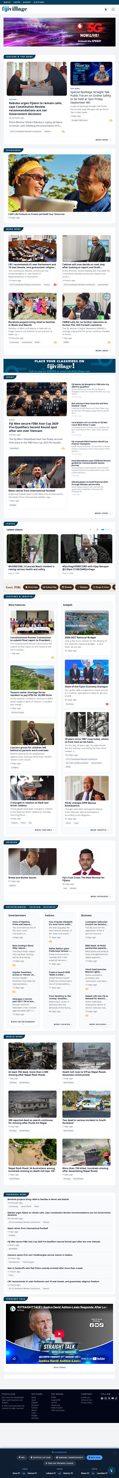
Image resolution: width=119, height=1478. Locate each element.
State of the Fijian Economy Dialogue (86, 686)
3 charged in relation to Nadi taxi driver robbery (29, 804)
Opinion (13, 885)
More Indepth (98, 830)
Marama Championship (71, 1457)
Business (35, 1405)
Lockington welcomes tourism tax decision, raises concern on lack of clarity (96, 925)
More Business (98, 1024)
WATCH (7, 2)
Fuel (65, 888)
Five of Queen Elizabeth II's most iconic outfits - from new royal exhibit (60, 925)
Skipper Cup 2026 (42, 1457)
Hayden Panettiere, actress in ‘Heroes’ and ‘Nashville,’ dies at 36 (23, 975)
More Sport (102, 513)
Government (103, 284)
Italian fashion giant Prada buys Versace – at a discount (59, 951)
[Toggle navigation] (113, 9)
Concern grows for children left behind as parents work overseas (29, 749)
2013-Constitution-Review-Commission (25, 131)
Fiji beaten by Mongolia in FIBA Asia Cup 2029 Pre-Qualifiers (90, 385)
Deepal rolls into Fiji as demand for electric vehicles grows (96, 998)
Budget (34, 1415)
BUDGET (27, 2)
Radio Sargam (57, 1407)
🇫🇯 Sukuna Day (49, 587)
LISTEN (16, 2)
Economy (69, 704)
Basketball (14, 448)
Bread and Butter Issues (22, 877)
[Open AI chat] (111, 1470)
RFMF (68, 767)
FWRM (66, 342)
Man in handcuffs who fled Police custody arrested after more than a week (45, 1268)
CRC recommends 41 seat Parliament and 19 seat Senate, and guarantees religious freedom (32, 267)
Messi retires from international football (31, 490)
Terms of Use (86, 1400)
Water (37, 342)
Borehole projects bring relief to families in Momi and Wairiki (31, 323)
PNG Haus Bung (57, 1410)
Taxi (30, 823)
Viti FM (54, 1402)
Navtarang (55, 1405)
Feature (47, 131)
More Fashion (62, 1024)
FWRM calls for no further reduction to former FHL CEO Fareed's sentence (84, 323)
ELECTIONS (39, 2)
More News (102, 140)
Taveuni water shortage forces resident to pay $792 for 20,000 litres (31, 694)
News (33, 1397)
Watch (34, 1410)
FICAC (68, 823)
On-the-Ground (17, 712)
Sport (33, 1400)
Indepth (34, 1402)
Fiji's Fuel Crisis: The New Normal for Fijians (83, 879)
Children (14, 767)
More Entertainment (23, 1022)
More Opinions (100, 896)
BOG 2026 (95, 1457)
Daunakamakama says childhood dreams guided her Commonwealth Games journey (91, 463)
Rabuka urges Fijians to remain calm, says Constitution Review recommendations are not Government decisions (35, 108)
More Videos (60, 1367)
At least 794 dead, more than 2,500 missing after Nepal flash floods (28, 1073)
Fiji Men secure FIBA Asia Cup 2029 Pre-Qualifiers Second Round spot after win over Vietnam (33, 427)
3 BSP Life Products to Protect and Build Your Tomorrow (36, 214)
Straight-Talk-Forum (80, 120)
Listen (33, 1413)
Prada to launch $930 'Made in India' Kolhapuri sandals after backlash (60, 976)
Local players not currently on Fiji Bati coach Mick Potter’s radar (89, 423)
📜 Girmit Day (31, 587)
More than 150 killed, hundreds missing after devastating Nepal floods (85, 1170)
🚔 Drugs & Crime (101, 587)
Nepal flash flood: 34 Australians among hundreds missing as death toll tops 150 (31, 1170)
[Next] (97, 529)
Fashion (34, 1407)
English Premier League (61, 1463)
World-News (24, 1082)
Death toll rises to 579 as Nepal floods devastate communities (84, 1073)
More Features (44, 830)
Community (14, 342)
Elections (35, 1418)
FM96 (53, 1397)
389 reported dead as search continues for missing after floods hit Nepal (30, 1122)
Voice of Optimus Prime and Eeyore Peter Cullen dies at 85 (23, 924)
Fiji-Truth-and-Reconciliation (77, 763)
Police (23, 823)
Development (14, 1262)
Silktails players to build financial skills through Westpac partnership (90, 483)
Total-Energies (28, 1262)
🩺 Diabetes (82, 587)
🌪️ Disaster (67, 587)
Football (13, 505)
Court (76, 823)
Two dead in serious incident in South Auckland (84, 1122)
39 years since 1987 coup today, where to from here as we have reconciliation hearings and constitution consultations (87, 743)
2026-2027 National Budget (80, 637)
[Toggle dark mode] (106, 9)
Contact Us (85, 1397)
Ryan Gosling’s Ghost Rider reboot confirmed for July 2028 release (24, 949)
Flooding (13, 1082)
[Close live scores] (115, 1453)
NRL (23, 1457)
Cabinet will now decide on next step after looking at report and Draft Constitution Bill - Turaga (83, 267)
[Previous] (90, 529)
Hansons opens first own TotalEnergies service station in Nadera (40, 1255)
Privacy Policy (86, 1402)
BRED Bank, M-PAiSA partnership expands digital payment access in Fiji (96, 949)
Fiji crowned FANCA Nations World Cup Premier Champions (90, 442)
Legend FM (55, 1400)
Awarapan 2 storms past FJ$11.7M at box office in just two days (23, 1001)
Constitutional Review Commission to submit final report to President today (30, 640)
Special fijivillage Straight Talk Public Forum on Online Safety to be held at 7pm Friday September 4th (90, 97)
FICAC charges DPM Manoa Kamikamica (80, 804)
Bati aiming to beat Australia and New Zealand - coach (90, 404)
